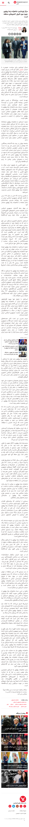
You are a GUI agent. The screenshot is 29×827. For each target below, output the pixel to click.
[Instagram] (17, 806)
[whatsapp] (10, 806)
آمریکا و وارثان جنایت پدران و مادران (16, 786)
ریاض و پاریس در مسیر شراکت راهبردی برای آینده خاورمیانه (15, 748)
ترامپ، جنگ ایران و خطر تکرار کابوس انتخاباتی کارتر (15, 730)
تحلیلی (21, 69)
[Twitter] (15, 34)
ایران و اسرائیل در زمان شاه (14, 706)
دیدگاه (18, 713)
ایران (8, 704)
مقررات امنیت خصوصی (21, 813)
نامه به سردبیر (11, 811)
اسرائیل (11, 704)
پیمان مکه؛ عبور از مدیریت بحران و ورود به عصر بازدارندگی (15, 766)
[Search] (8, 2)
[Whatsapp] (17, 34)
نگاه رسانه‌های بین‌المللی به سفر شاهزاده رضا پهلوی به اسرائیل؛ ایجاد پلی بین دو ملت (11, 341)
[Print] (9, 34)
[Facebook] (20, 34)
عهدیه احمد (19, 29)
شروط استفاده (23, 811)
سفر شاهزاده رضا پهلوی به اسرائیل (19, 702)
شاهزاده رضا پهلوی (15, 700)
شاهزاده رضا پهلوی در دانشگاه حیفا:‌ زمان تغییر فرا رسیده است (11, 353)
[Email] (12, 34)
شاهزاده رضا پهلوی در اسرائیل (20, 704)
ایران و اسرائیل (23, 706)
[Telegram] (13, 806)
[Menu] (3, 2)
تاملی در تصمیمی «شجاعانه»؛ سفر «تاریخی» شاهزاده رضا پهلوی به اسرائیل (10, 348)
